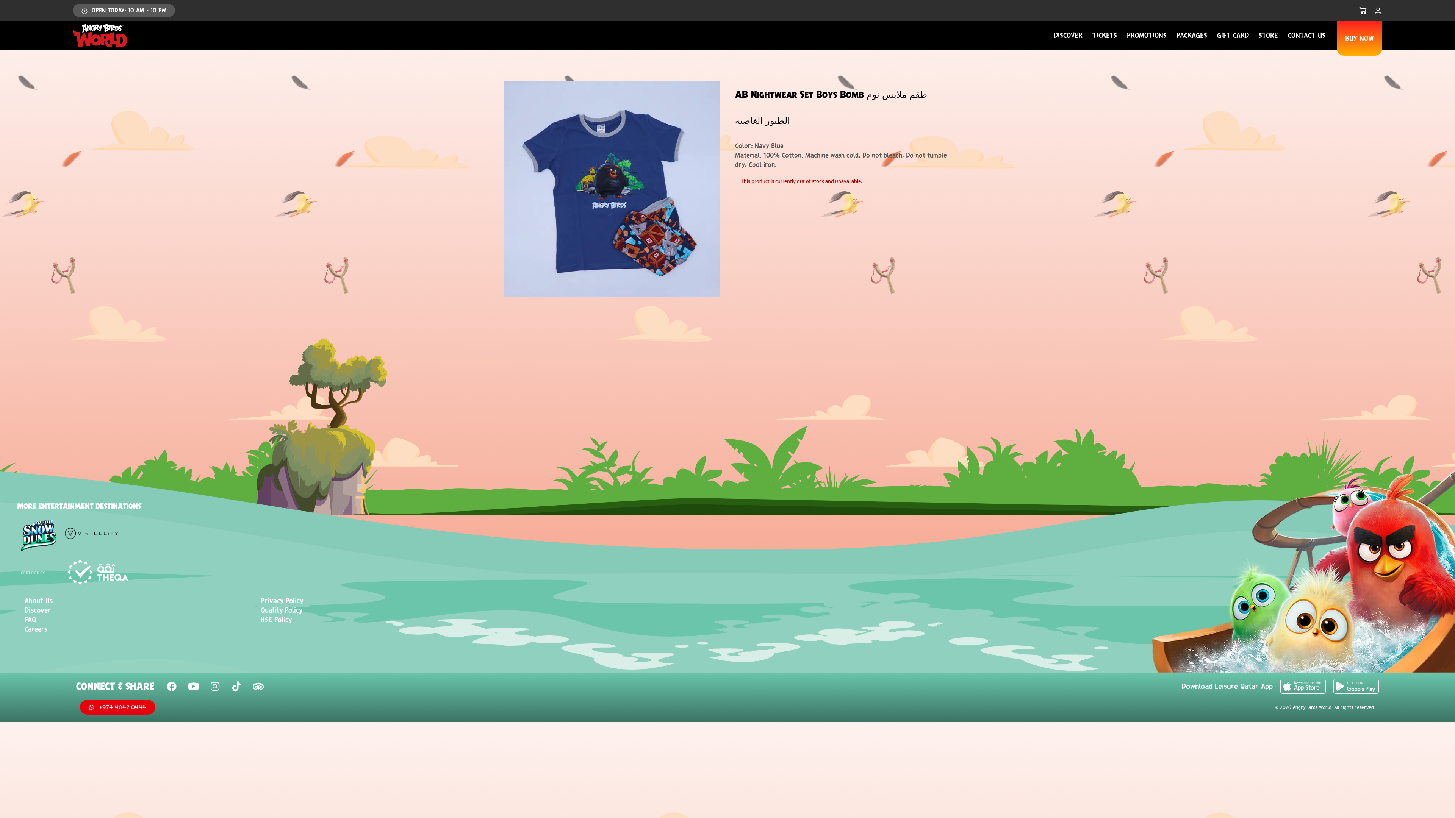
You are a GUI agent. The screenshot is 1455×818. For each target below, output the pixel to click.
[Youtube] (193, 686)
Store (1268, 35)
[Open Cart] (1363, 10)
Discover (1068, 35)
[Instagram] (215, 686)
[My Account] (1378, 10)
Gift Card (1233, 35)
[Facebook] (171, 686)
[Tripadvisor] (258, 686)
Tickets (1104, 35)
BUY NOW (1359, 38)
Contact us (1306, 35)
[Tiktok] (236, 686)
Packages (1192, 35)
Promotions (1147, 35)
